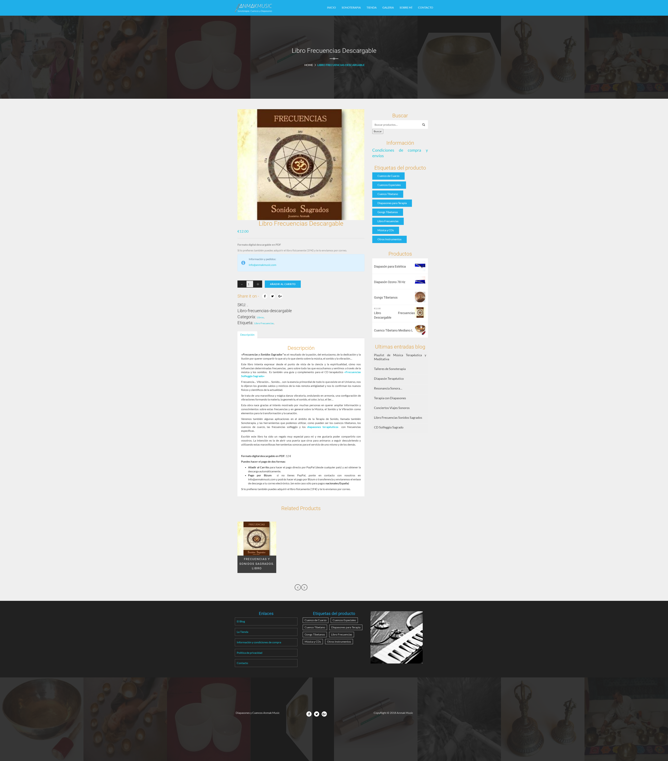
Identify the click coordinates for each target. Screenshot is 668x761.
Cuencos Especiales (389, 184)
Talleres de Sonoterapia (390, 369)
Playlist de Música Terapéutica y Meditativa (400, 357)
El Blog (241, 621)
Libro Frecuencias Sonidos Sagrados (398, 417)
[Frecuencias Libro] (300, 164)
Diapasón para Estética (390, 266)
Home (308, 65)
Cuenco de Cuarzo (388, 175)
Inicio (331, 7)
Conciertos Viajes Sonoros (392, 408)
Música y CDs (385, 230)
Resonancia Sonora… (388, 388)
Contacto (425, 7)
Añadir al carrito (283, 284)
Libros (260, 317)
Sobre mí (406, 7)
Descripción (247, 334)
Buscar (378, 131)
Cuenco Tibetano (387, 194)
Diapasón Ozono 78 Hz (389, 282)
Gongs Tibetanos (387, 212)
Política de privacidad (249, 652)
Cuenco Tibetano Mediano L (393, 330)
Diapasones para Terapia (392, 203)
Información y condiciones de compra (259, 642)
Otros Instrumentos (389, 239)
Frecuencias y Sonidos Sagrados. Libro (256, 563)
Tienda (372, 7)
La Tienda (242, 631)
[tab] (247, 334)
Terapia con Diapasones (390, 398)
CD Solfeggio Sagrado (388, 427)
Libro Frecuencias (264, 323)
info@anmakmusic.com (262, 264)
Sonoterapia (351, 7)
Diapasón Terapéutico (389, 378)
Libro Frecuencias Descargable (394, 315)
